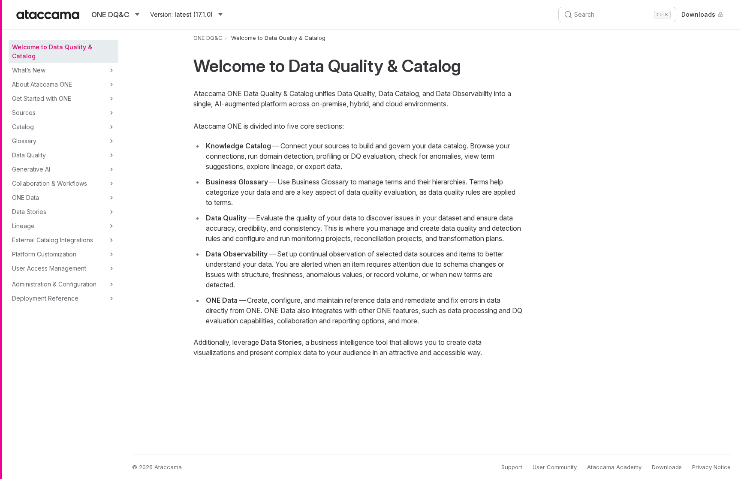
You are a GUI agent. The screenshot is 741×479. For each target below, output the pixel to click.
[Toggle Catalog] (111, 127)
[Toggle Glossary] (111, 141)
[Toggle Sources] (111, 113)
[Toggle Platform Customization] (111, 254)
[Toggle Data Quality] (111, 155)
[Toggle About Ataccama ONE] (111, 84)
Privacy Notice (711, 467)
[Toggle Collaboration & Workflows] (111, 183)
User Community (555, 467)
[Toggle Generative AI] (111, 169)
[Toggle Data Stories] (111, 212)
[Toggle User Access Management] (111, 268)
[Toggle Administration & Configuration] (111, 284)
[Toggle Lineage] (111, 226)
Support (511, 467)
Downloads (698, 14)
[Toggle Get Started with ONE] (111, 98)
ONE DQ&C (208, 37)
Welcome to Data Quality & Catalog (52, 51)
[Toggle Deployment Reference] (111, 298)
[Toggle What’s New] (111, 70)
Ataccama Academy (614, 467)
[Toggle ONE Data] (111, 198)
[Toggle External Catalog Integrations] (111, 240)
